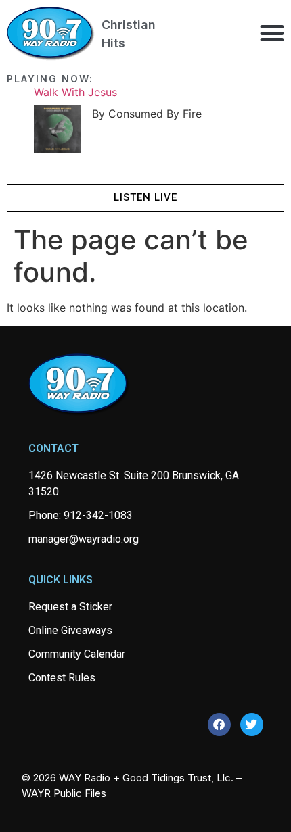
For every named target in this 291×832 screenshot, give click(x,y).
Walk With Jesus (75, 92)
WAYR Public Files (64, 793)
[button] (271, 33)
